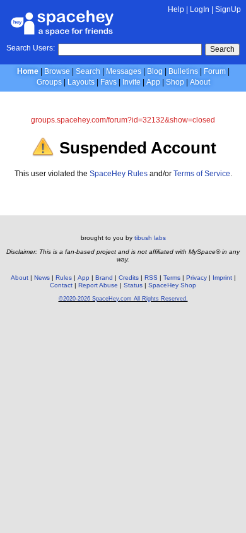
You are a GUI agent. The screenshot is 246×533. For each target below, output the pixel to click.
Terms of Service (201, 173)
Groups (49, 82)
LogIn (199, 9)
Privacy (196, 277)
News (42, 277)
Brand (104, 277)
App (153, 82)
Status (133, 285)
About (200, 82)
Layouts (81, 82)
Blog (155, 71)
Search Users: (30, 48)
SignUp (228, 9)
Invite (131, 82)
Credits (129, 277)
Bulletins (183, 71)
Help (176, 9)
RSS (151, 277)
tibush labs (150, 237)
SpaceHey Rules (119, 173)
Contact (61, 285)
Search (222, 49)
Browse (57, 71)
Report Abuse (98, 285)
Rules (64, 277)
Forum (215, 71)
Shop (175, 82)
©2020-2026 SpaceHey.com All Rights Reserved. (123, 299)
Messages (123, 71)
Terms (171, 277)
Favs (108, 82)
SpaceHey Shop (172, 285)
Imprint (222, 277)
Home (27, 71)
